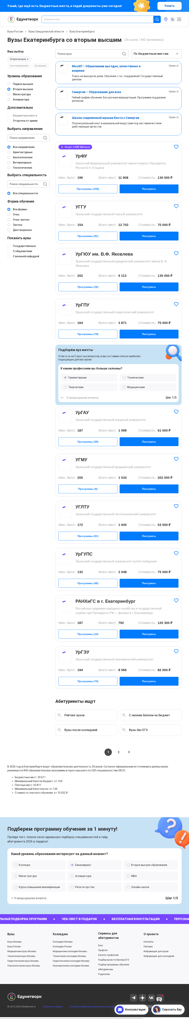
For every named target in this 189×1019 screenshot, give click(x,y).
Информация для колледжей (159, 956)
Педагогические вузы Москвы (23, 961)
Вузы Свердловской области (46, 31)
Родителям (104, 974)
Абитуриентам (105, 969)
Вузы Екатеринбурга (82, 31)
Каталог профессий (108, 955)
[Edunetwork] (23, 19)
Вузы (11, 934)
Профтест (103, 950)
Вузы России (15, 31)
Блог (100, 945)
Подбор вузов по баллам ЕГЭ (113, 960)
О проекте (151, 934)
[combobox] (100, 19)
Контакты (149, 942)
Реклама (148, 946)
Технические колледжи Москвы (69, 956)
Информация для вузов (156, 951)
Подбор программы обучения (113, 964)
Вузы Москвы (14, 942)
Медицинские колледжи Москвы (70, 951)
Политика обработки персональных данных (92, 1006)
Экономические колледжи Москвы (71, 965)
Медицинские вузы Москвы (21, 951)
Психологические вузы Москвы (23, 965)
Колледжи (60, 934)
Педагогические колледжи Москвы (71, 961)
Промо (172, 65)
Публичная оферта (53, 1006)
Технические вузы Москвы (21, 956)
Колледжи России (62, 946)
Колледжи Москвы (63, 942)
